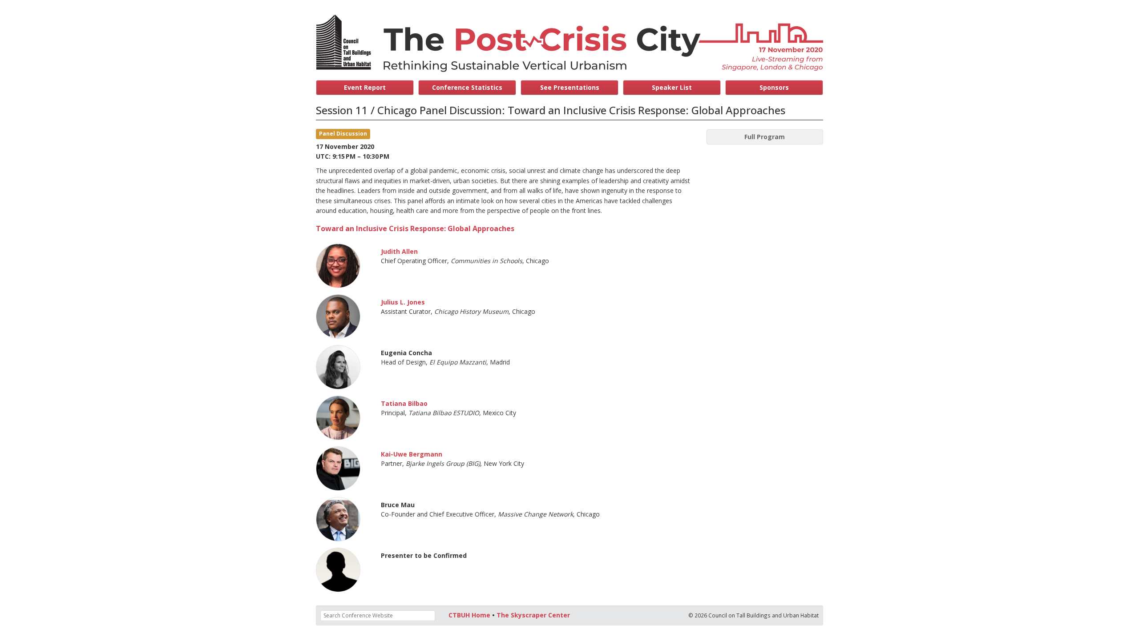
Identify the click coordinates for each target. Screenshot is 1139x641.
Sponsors (774, 87)
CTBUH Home (469, 615)
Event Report (365, 87)
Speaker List (672, 87)
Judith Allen (399, 251)
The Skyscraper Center (533, 615)
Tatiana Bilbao (404, 403)
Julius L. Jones (403, 302)
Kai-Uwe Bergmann (411, 454)
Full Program (764, 136)
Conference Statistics (467, 87)
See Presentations (569, 87)
